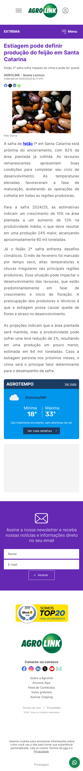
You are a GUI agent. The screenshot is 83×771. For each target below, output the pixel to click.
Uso (65, 748)
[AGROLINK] (42, 10)
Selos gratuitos (41, 692)
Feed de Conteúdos (41, 687)
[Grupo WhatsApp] (74, 762)
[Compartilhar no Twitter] (10, 85)
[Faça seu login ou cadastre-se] (65, 10)
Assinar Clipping (41, 697)
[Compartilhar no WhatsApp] (19, 85)
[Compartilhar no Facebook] (6, 85)
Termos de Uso (32, 707)
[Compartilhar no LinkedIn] (14, 85)
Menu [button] (72, 31)
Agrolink (12, 75)
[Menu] (18, 10)
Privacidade (54, 707)
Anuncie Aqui (41, 683)
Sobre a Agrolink (41, 678)
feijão (28, 143)
